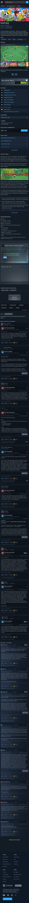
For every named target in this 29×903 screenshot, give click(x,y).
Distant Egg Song (8, 447)
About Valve (16, 857)
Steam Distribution (7, 864)
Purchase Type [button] (13, 305)
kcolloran (6, 486)
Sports (14, 39)
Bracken (6, 617)
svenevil (6, 511)
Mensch (6, 383)
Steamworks (5, 861)
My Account (16, 879)
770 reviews (6, 512)
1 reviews (11, 348)
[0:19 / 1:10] (14, 53)
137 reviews (12, 583)
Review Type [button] (4, 305)
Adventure (4, 39)
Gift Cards (5, 866)
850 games (6, 583)
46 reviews (6, 448)
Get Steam (16, 872)
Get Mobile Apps (7, 898)
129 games (6, 325)
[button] (3, 6)
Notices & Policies (6, 876)
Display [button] (17, 307)
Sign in (2, 70)
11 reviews (6, 384)
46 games (6, 348)
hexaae (5, 582)
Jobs (15, 859)
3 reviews (11, 618)
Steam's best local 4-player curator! (18, 521)
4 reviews (6, 409)
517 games (6, 618)
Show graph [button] (24, 310)
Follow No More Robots (11, 254)
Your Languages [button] (8, 313)
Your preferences (13, 290)
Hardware (16, 861)
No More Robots (8, 26)
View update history (5, 143)
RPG (9, 39)
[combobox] (15, 2)
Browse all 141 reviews (14, 839)
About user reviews (5, 290)
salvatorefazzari (7, 347)
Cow (5, 548)
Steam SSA (5, 859)
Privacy (4, 872)
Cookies (4, 879)
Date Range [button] (3, 307)
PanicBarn (7, 25)
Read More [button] (24, 373)
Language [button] (21, 305)
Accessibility (5, 874)
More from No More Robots (14, 245)
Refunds (4, 881)
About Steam (5, 857)
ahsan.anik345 (7, 323)
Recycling (16, 864)
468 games (6, 549)
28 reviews (6, 487)
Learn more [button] (24, 130)
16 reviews (12, 325)
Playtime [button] (11, 307)
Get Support (16, 876)
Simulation (20, 39)
